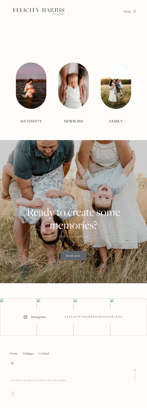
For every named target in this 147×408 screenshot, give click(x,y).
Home (14, 353)
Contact (44, 353)
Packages (28, 353)
